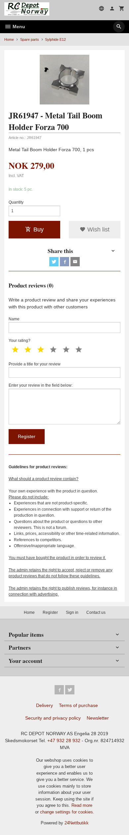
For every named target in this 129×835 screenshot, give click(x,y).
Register (50, 612)
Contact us (96, 612)
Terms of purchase (78, 705)
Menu (18, 26)
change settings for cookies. (67, 811)
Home (9, 39)
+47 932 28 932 (63, 740)
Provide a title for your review (35, 364)
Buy (38, 229)
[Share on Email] (75, 261)
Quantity (16, 202)
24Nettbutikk (76, 822)
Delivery (44, 705)
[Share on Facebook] (64, 261)
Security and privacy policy (53, 718)
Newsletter (98, 718)
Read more (81, 805)
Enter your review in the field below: (40, 385)
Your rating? (19, 340)
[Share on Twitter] (54, 261)
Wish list (97, 229)
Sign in (72, 612)
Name (14, 319)
